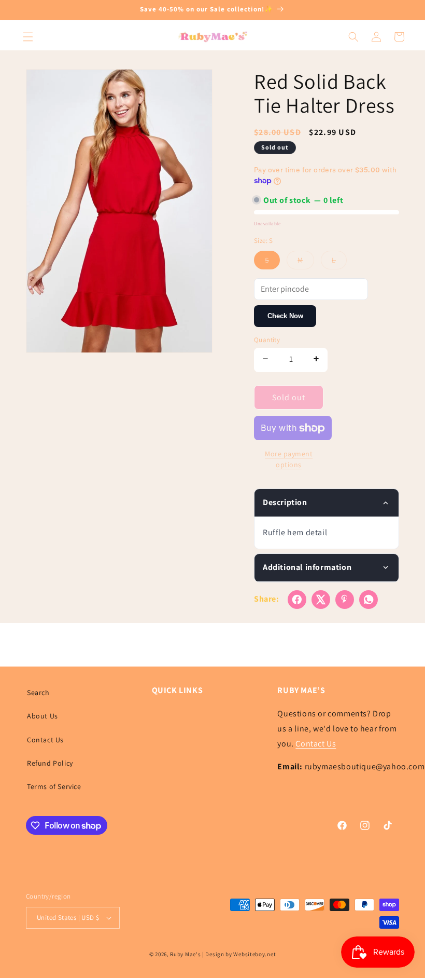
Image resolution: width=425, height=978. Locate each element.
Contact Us (45, 739)
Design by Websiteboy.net (240, 954)
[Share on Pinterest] (344, 599)
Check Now (285, 316)
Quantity (267, 339)
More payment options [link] (289, 459)
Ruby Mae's (185, 954)
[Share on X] (320, 599)
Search (38, 692)
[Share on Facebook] (297, 599)
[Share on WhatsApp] (368, 599)
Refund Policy (50, 763)
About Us (42, 716)
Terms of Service (54, 786)
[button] (28, 36)
